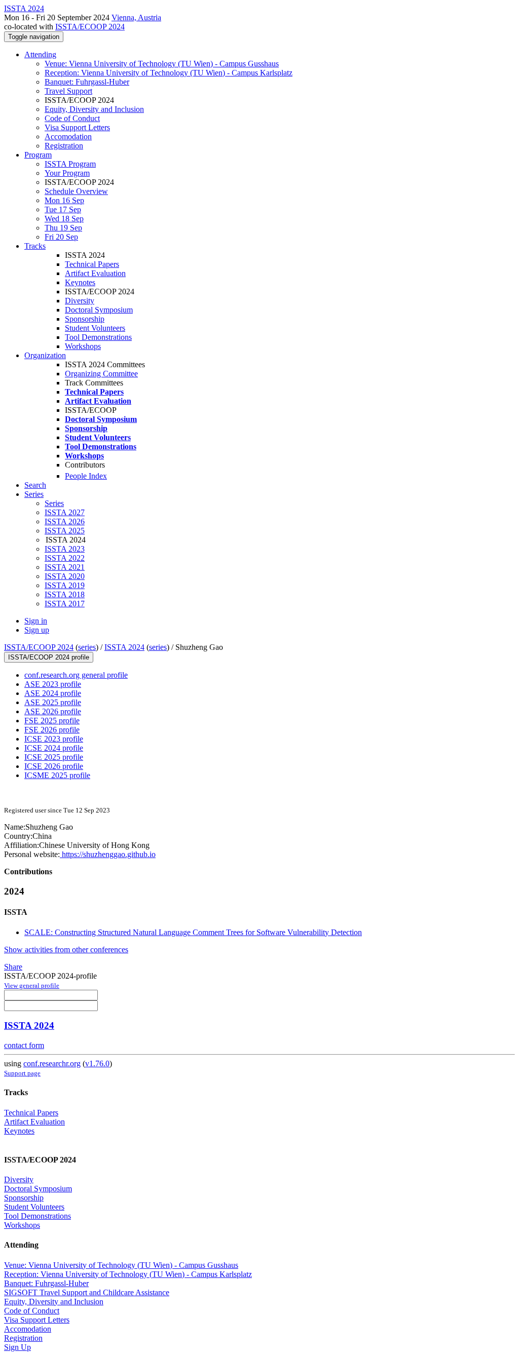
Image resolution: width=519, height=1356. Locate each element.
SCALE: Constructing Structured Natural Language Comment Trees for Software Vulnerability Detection (193, 932)
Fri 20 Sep (61, 237)
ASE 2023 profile (52, 684)
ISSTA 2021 (65, 567)
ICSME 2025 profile (57, 775)
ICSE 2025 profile (53, 757)
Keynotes (80, 282)
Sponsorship (84, 319)
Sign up (36, 630)
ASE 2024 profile (52, 693)
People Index (86, 476)
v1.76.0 (97, 1063)
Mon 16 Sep (64, 200)
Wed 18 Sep (64, 218)
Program (38, 154)
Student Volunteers (95, 328)
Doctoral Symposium (99, 309)
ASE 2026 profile (52, 711)
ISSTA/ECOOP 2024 (90, 26)
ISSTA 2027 (65, 512)
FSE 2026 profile (52, 729)
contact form (24, 1045)
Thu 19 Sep (63, 227)
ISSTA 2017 (65, 603)
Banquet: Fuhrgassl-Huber (87, 82)
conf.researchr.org (52, 1063)
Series (54, 503)
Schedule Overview (76, 191)
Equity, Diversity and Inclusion (94, 109)
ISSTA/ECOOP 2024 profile (48, 657)
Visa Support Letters (77, 127)
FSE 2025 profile (52, 720)
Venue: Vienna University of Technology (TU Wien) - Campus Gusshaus (162, 63)
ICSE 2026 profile (53, 766)
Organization (45, 355)
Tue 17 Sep (63, 209)
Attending (40, 54)
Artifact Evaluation (95, 273)
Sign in (35, 620)
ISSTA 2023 (65, 549)
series (87, 647)
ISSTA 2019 (65, 585)
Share (13, 966)
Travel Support (68, 91)
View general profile (31, 985)
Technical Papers (92, 264)
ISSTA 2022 (65, 558)
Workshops (83, 346)
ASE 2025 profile (52, 702)
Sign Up (17, 1347)
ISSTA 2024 (124, 647)
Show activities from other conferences (66, 949)
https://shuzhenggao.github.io (108, 854)
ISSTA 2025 (65, 530)
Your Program (67, 173)
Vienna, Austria (136, 17)
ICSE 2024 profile (53, 748)
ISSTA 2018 (65, 594)
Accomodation (68, 136)
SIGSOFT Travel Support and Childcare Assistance (86, 1292)
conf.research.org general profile (76, 675)
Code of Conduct (72, 118)
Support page (22, 1073)
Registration (64, 145)
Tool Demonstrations (98, 337)
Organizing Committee (101, 373)
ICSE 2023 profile (53, 738)
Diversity (79, 300)
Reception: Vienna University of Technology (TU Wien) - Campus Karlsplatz (168, 72)
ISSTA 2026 (65, 521)
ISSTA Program (70, 164)
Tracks (35, 246)
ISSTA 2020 (65, 576)
